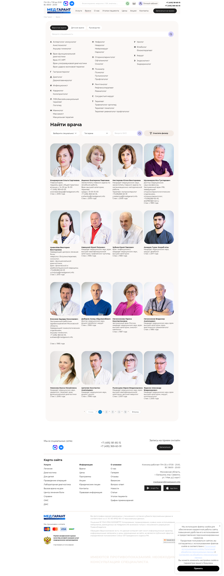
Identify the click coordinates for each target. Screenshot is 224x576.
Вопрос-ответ (117, 484)
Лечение (48, 469)
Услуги (78, 11)
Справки (48, 496)
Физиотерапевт (144, 50)
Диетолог (57, 77)
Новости (115, 488)
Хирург (140, 55)
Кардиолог (58, 91)
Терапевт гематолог (104, 108)
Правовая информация (90, 492)
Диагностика (50, 473)
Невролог (100, 45)
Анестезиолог (60, 45)
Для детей (49, 476)
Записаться (164, 447)
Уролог (140, 42)
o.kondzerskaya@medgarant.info (64, 192)
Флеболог (142, 47)
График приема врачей (122, 500)
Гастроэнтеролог (61, 72)
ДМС (46, 504)
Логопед (57, 105)
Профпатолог (101, 79)
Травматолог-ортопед (105, 105)
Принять (198, 568)
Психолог (99, 72)
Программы (85, 476)
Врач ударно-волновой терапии (68, 67)
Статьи (114, 492)
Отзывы (115, 476)
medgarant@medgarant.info (166, 482)
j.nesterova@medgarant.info (125, 196)
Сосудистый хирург (104, 96)
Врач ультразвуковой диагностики (70, 63)
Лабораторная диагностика (57, 484)
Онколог (99, 64)
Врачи (88, 11)
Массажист (58, 114)
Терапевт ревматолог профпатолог (112, 111)
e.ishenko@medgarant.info (93, 196)
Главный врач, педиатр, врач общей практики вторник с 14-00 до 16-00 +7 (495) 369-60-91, (64, 185)
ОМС (46, 500)
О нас (97, 11)
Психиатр (99, 69)
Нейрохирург (101, 49)
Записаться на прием (165, 11)
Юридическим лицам (89, 484)
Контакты (144, 11)
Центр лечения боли (54, 492)
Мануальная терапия (63, 117)
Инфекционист (60, 85)
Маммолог (58, 110)
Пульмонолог (101, 76)
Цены (124, 11)
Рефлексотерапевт (104, 88)
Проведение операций (55, 480)
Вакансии (115, 480)
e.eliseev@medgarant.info (61, 337)
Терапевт (99, 101)
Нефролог (100, 42)
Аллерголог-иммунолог (64, 42)
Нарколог (99, 52)
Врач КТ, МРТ (59, 60)
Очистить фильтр (160, 133)
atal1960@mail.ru (151, 201)
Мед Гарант (48, 17)
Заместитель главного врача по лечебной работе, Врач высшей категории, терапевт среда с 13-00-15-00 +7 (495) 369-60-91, (95, 187)
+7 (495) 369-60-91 (172, 6)
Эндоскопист (143, 61)
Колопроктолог (60, 94)
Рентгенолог (101, 84)
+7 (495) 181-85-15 (173, 3)
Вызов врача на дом (53, 488)
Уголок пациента (110, 11)
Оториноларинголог (105, 57)
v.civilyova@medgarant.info (62, 272)
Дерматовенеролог (62, 80)
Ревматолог (101, 91)
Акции (133, 11)
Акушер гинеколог (62, 49)
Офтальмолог (101, 60)
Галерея (115, 473)
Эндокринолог (144, 64)
